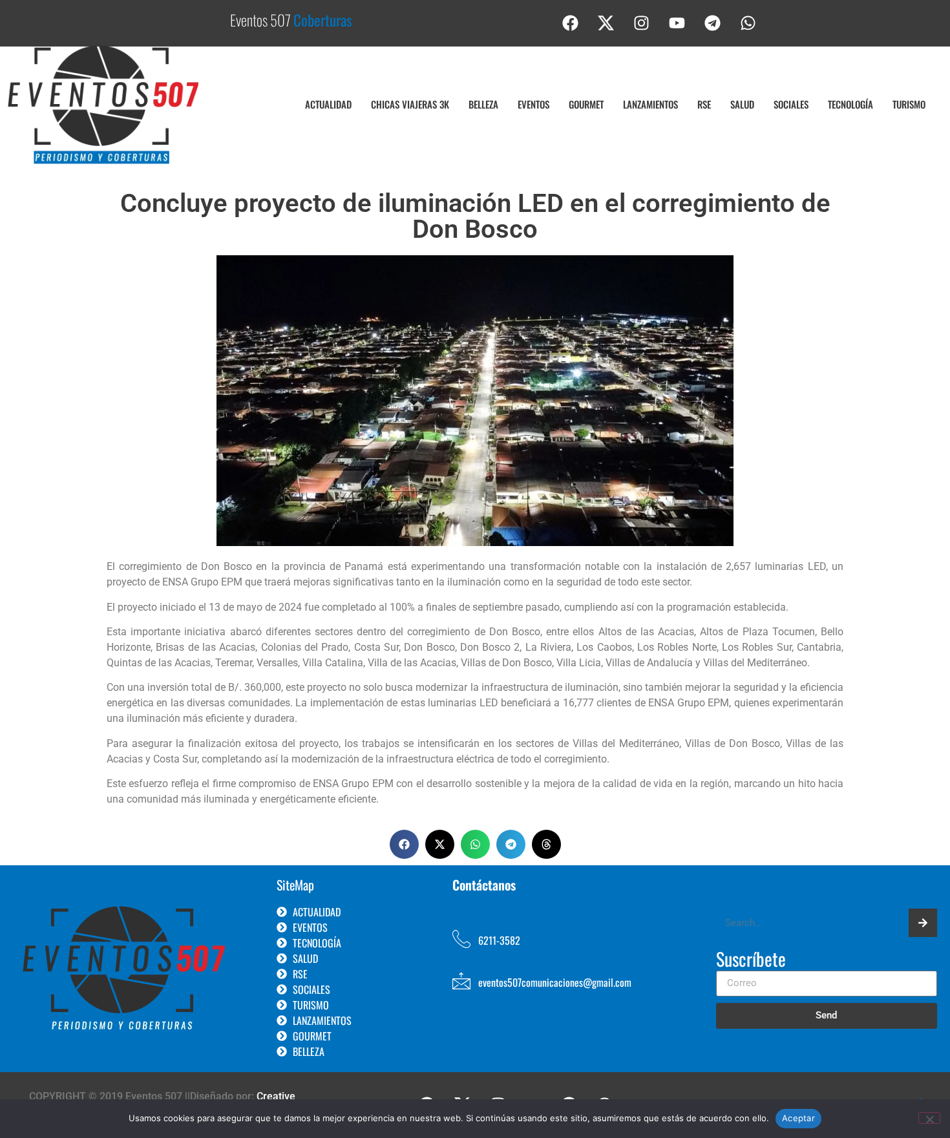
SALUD (742, 104)
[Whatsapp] (748, 22)
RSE (704, 104)
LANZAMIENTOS (650, 104)
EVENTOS (533, 104)
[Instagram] (642, 22)
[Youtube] (677, 22)
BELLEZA (483, 104)
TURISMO (908, 104)
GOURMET (586, 104)
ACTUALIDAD (328, 104)
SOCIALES (791, 104)
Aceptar (798, 1118)
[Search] (923, 923)
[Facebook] (570, 22)
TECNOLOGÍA (850, 104)
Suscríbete (751, 960)
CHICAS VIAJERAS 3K (410, 104)
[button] (404, 844)
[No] (929, 1118)
